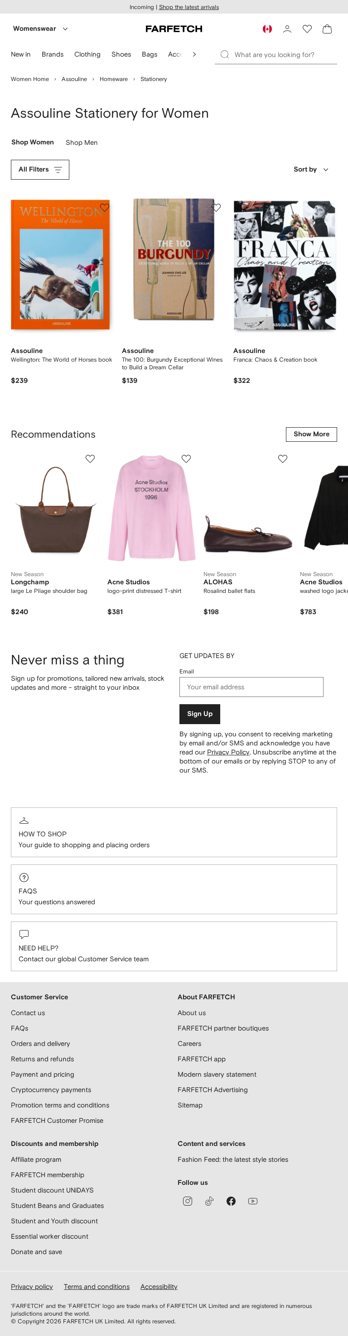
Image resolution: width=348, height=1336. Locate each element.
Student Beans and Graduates (57, 1205)
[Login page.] (287, 29)
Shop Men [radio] (82, 144)
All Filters (34, 169)
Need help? (38, 948)
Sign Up (200, 714)
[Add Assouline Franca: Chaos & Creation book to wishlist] (327, 208)
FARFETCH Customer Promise (57, 1120)
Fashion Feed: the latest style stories (233, 1159)
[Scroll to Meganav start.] (194, 54)
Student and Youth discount (54, 1220)
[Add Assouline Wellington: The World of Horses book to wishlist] (105, 208)
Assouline (74, 79)
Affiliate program (36, 1159)
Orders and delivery (40, 1043)
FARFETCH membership (47, 1174)
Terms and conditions (97, 1286)
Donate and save (36, 1251)
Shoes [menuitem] (121, 54)
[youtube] (253, 1201)
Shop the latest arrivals (189, 7)
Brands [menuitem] (52, 54)
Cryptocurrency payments (51, 1089)
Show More (311, 434)
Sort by (305, 169)
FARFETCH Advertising (213, 1089)
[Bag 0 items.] (327, 29)
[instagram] (188, 1201)
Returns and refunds (42, 1058)
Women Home (30, 79)
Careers (189, 1043)
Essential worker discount (49, 1236)
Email (186, 671)
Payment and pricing (42, 1074)
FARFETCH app (202, 1058)
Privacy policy (32, 1286)
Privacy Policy (228, 752)
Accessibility (159, 1286)
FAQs (28, 890)
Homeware (114, 79)
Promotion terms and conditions (60, 1105)
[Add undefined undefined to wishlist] (90, 459)
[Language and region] (267, 29)
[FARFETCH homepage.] (174, 29)
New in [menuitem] (21, 54)
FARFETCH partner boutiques (223, 1028)
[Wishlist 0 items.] (307, 29)
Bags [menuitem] (149, 54)
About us (192, 1012)
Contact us (28, 1012)
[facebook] (231, 1201)
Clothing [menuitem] (87, 54)
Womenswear (34, 28)
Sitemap (190, 1105)
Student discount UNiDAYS (52, 1190)
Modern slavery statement (217, 1074)
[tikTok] (209, 1201)
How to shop (43, 833)
